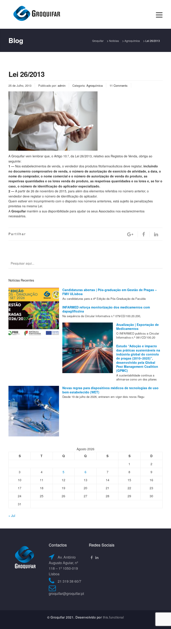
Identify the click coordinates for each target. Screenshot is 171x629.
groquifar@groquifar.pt (66, 593)
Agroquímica (94, 85)
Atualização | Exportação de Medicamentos (137, 326)
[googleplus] (130, 234)
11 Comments (119, 85)
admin (61, 85)
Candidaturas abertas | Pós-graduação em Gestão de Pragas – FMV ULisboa (109, 292)
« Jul (11, 515)
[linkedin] (156, 234)
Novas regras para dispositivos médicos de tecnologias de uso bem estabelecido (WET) (110, 390)
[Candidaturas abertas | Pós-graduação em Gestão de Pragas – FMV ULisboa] (33, 313)
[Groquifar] (36, 14)
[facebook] (143, 234)
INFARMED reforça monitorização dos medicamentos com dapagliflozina (106, 309)
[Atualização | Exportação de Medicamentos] (87, 348)
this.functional (113, 617)
